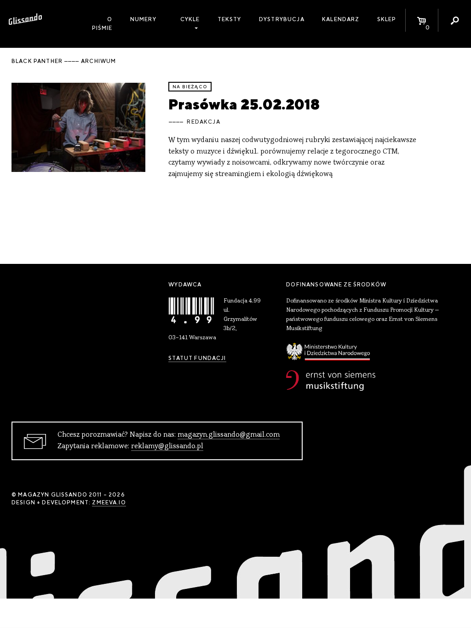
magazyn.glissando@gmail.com (229, 435)
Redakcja (203, 122)
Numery (143, 19)
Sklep (386, 19)
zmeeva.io (109, 502)
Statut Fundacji (197, 358)
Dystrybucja (281, 19)
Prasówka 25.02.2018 (244, 104)
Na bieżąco (189, 86)
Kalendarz (340, 19)
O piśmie (102, 23)
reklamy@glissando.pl (167, 446)
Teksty (229, 19)
